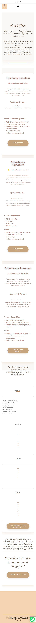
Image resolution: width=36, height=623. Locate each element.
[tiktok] (17, 1)
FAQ (26, 618)
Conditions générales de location (16, 618)
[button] (32, 619)
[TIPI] (4, 6)
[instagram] (20, 1)
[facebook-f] (15, 1)
